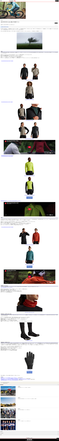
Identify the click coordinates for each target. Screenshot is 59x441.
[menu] (58, 439)
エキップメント (7, 382)
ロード (3, 382)
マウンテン (5, 382)
